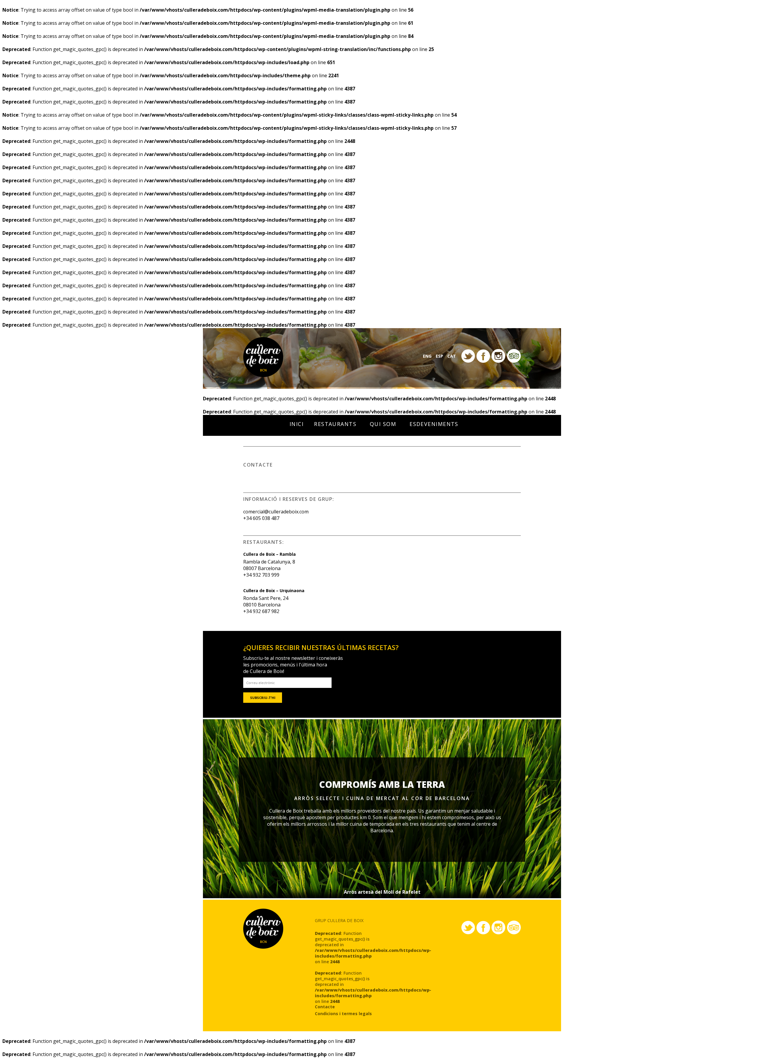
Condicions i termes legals (343, 1013)
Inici (296, 423)
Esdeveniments (433, 423)
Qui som (383, 423)
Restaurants (335, 423)
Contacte (325, 1006)
